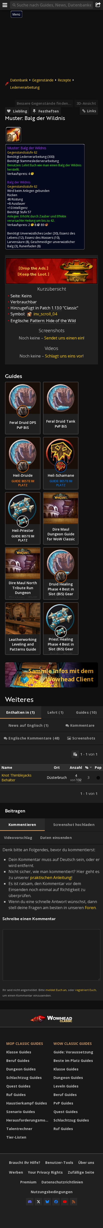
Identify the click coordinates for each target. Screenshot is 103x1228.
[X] (38, 1201)
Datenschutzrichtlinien (62, 1182)
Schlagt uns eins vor (64, 356)
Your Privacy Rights (45, 1172)
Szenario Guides (20, 1111)
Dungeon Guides (21, 1069)
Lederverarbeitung (25, 87)
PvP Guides (63, 1103)
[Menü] (5, 5)
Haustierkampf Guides (26, 1103)
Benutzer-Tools (59, 1162)
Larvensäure (16, 242)
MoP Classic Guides (24, 1043)
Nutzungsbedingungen (51, 1191)
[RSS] (73, 1201)
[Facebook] (56, 1201)
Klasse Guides (18, 1052)
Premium (28, 1182)
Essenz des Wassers (39, 237)
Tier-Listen (16, 1137)
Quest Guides (18, 1086)
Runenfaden (27, 246)
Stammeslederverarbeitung (39, 161)
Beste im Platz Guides (73, 1060)
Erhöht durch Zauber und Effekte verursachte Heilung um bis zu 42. (36, 218)
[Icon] (13, 135)
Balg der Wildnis (18, 182)
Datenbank (19, 80)
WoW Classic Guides (73, 1043)
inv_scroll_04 (44, 314)
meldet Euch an (56, 990)
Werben (16, 1172)
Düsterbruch (57, 777)
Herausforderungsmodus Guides (28, 1120)
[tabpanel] (51, 774)
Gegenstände (43, 80)
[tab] (20, 712)
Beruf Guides (18, 1060)
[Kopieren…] (75, 754)
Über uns (86, 1162)
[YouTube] (64, 1201)
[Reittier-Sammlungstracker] (51, 674)
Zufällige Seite (81, 1172)
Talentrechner (19, 1128)
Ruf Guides (16, 1094)
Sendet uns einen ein (64, 338)
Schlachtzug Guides (24, 1077)
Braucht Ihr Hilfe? (24, 1162)
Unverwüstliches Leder (36, 233)
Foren (90, 907)
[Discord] (30, 1201)
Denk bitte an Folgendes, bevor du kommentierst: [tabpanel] (51, 922)
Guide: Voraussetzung (73, 1052)
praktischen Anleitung (51, 877)
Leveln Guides (66, 1086)
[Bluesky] (47, 1201)
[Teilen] (98, 5)
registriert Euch (85, 990)
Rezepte (64, 80)
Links (91, 110)
